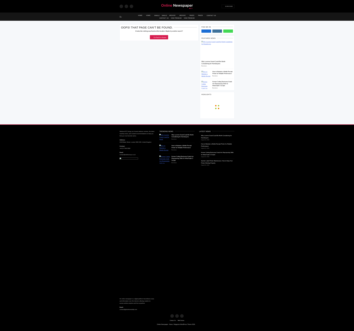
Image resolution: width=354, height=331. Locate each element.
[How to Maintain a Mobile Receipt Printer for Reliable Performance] (206, 74)
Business (204, 66)
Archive (172, 15)
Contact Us (211, 15)
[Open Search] (233, 17)
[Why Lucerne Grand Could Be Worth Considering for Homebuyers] (217, 50)
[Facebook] (121, 6)
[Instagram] (126, 6)
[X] (131, 6)
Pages (192, 15)
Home (140, 15)
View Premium (176, 18)
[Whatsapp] (228, 31)
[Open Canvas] (121, 16)
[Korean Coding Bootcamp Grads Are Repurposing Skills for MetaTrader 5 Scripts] (206, 85)
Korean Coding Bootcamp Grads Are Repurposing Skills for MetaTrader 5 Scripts (222, 83)
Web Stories (181, 320)
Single (157, 15)
